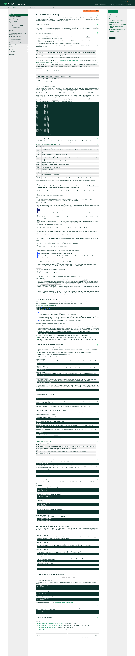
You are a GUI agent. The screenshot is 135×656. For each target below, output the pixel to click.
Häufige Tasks (41, 7)
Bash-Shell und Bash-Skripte (49, 7)
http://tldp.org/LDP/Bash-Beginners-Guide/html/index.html (50, 623)
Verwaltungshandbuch (34, 7)
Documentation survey (113, 11)
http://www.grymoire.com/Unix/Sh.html (46, 629)
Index (12, 7)
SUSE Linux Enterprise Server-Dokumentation (21, 7)
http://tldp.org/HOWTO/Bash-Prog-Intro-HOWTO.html (49, 625)
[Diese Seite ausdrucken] (113, 38)
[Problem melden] (97, 15)
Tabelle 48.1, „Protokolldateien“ (55, 294)
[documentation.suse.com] (9, 7)
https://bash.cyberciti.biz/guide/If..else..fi (63, 602)
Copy (98, 103)
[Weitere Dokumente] (8, 10)
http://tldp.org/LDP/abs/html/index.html (46, 627)
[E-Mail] (110, 38)
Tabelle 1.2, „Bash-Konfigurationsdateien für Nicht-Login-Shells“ (68, 60)
